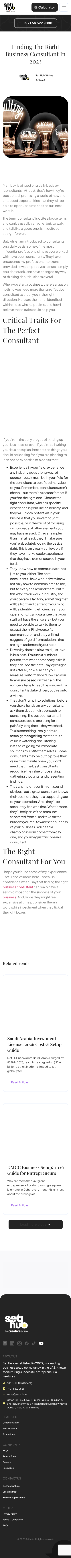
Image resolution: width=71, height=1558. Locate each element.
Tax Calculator (10, 1428)
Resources (8, 1467)
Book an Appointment (14, 1497)
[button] (36, 1224)
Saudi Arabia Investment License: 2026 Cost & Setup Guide (34, 1044)
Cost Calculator (11, 1422)
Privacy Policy (10, 1513)
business (9, 897)
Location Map (10, 1491)
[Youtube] (41, 1343)
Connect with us (11, 1486)
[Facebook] (27, 1343)
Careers (7, 1462)
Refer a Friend (10, 1456)
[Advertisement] (35, 390)
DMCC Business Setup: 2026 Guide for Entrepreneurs (35, 1170)
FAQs (5, 1525)
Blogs (5, 1450)
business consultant (18, 887)
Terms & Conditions (13, 1519)
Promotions (9, 1434)
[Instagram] (19, 1343)
